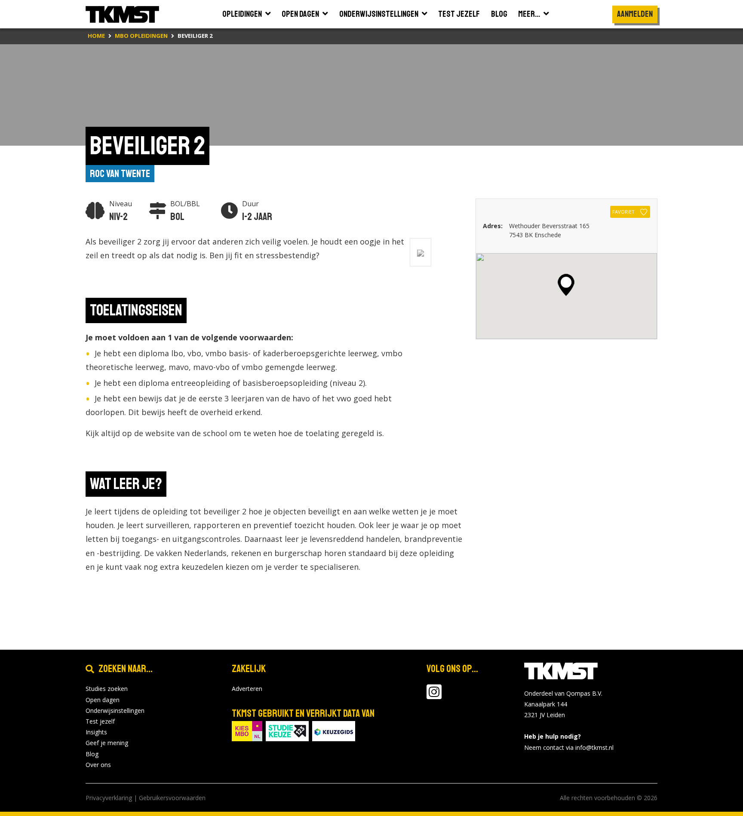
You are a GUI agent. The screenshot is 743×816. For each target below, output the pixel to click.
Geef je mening (107, 743)
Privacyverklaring (109, 798)
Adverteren (247, 689)
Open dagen (103, 700)
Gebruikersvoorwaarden (172, 798)
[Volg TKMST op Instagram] (434, 696)
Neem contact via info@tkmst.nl (569, 747)
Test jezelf (100, 721)
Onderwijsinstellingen (115, 710)
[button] (566, 285)
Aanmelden (635, 14)
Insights (96, 732)
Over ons (98, 765)
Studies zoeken (107, 689)
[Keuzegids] (333, 731)
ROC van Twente (120, 173)
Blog (92, 754)
